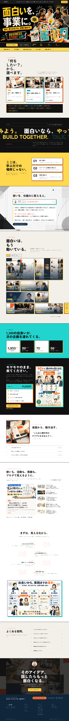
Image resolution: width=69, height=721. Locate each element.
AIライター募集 (33, 1)
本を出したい (49, 108)
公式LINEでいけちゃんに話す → (39, 698)
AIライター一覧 (40, 710)
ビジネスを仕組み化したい (12, 108)
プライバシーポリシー (60, 719)
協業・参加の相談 (40, 714)
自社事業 (12, 255)
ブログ (47, 1)
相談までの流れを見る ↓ (10, 408)
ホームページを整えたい (30, 108)
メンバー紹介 (44, 1)
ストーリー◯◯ (23, 1)
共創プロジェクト (18, 255)
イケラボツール (26, 710)
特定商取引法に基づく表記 (53, 719)
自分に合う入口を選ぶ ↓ (11, 44)
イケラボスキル (51, 1)
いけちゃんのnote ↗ (54, 707)
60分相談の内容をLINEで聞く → (13, 405)
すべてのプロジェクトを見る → (56, 316)
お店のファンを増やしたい (40, 108)
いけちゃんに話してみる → (34, 689)
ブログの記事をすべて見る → (56, 480)
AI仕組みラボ (28, 1)
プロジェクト (26, 705)
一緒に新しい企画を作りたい (13, 110)
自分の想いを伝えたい (22, 108)
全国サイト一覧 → (54, 705)
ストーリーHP (40, 712)
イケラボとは (18, 1)
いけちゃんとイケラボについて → (20, 224)
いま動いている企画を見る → (24, 44)
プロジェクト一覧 (38, 1)
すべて (8, 255)
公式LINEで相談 (64, 1)
